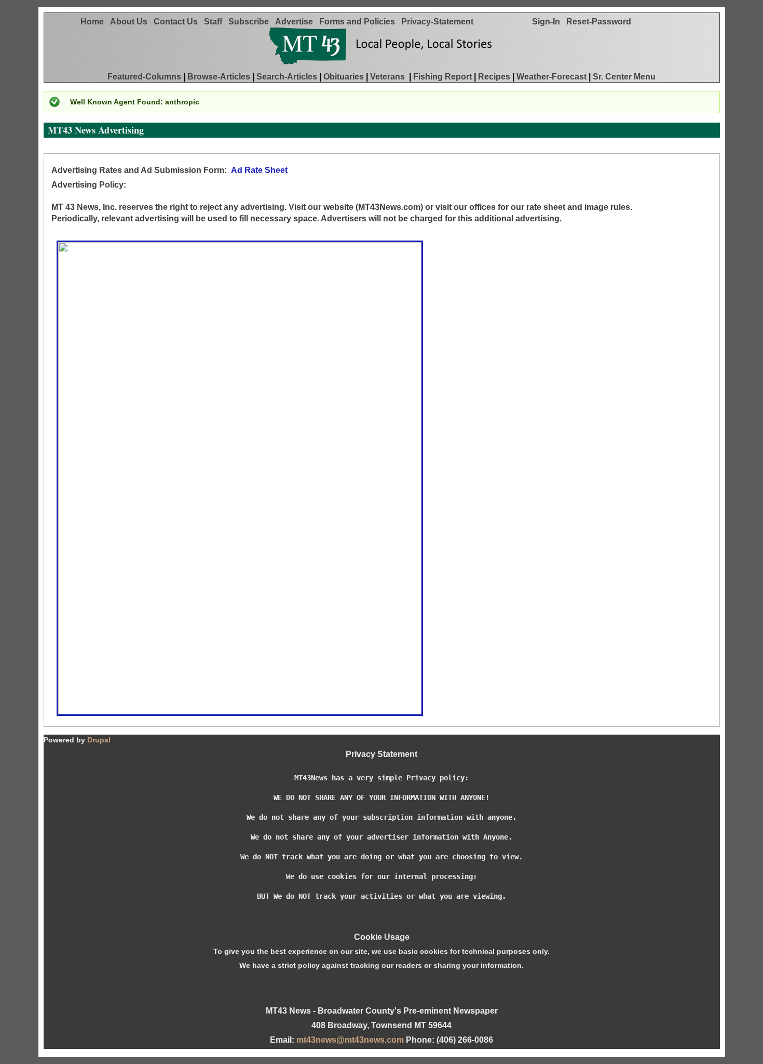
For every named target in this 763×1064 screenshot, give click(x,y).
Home (95, 21)
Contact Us (179, 21)
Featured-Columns (144, 76)
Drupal (99, 740)
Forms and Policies (360, 21)
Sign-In (549, 21)
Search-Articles (286, 76)
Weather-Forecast (551, 76)
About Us (132, 21)
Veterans (388, 76)
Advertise (297, 21)
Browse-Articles (218, 76)
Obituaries (343, 76)
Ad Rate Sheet (260, 170)
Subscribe (251, 21)
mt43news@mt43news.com (350, 1039)
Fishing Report (442, 76)
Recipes (494, 76)
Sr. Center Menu (624, 76)
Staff (216, 21)
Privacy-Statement (440, 21)
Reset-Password (601, 21)
